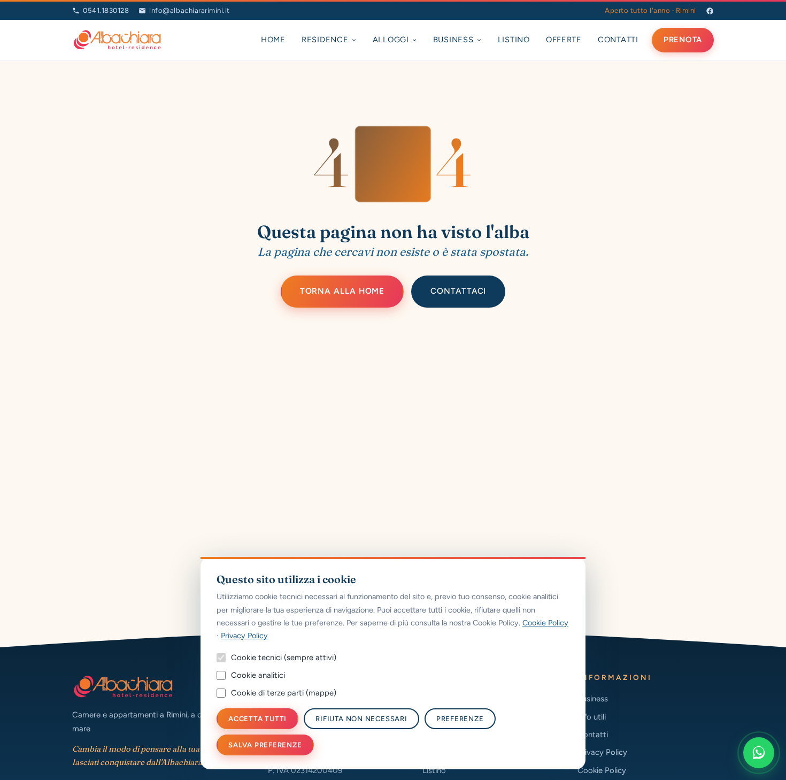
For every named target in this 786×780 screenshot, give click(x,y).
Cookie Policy (601, 770)
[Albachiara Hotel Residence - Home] (117, 40)
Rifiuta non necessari (361, 719)
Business (453, 39)
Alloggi (391, 39)
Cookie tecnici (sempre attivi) (283, 657)
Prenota (683, 39)
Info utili (591, 717)
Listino (514, 39)
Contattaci (458, 291)
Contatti (618, 39)
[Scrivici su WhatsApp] (758, 752)
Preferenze (460, 719)
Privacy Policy (602, 752)
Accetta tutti (257, 719)
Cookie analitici (258, 675)
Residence (325, 39)
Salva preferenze (265, 745)
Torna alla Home (342, 291)
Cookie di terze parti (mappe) (283, 693)
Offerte (564, 39)
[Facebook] (710, 11)
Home (273, 39)
